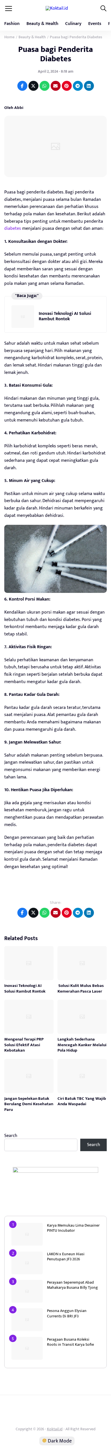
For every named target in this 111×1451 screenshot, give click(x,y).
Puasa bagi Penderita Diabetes (55, 54)
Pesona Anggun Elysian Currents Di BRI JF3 (67, 1313)
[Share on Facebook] (22, 86)
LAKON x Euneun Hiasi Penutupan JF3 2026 (66, 1256)
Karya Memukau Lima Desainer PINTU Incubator (73, 1228)
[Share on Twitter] (33, 86)
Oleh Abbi (13, 107)
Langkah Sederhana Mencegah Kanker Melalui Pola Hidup (81, 1045)
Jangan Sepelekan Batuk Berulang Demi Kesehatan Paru (28, 1104)
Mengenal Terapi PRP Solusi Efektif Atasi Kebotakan (24, 1045)
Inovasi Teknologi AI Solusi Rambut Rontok (65, 316)
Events (94, 24)
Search (10, 1136)
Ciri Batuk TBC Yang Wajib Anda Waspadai (81, 1101)
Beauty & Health (42, 24)
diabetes (12, 228)
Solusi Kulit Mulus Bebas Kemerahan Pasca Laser (80, 988)
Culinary (73, 24)
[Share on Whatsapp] (45, 86)
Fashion (12, 24)
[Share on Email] (56, 86)
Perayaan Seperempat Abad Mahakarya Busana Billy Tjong (72, 1285)
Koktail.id (55, 1429)
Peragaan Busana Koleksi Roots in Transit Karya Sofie (70, 1342)
